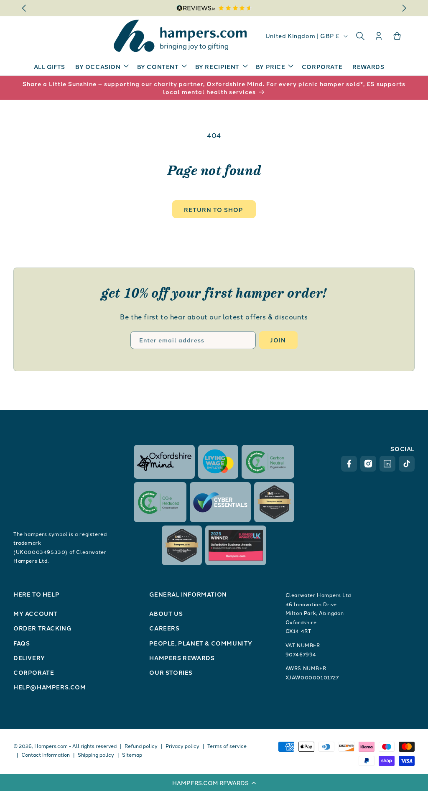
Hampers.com (51, 745)
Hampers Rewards (181, 657)
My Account (35, 613)
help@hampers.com (49, 687)
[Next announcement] (404, 8)
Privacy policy (182, 745)
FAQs (21, 643)
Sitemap (132, 754)
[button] (214, 782)
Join (278, 340)
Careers (164, 628)
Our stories (171, 672)
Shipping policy (96, 754)
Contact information (45, 754)
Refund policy (141, 745)
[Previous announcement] (24, 8)
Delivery (29, 657)
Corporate (33, 672)
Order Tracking (42, 628)
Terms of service (227, 745)
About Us (166, 613)
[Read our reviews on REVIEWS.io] (214, 8)
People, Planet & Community (200, 643)
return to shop (213, 209)
